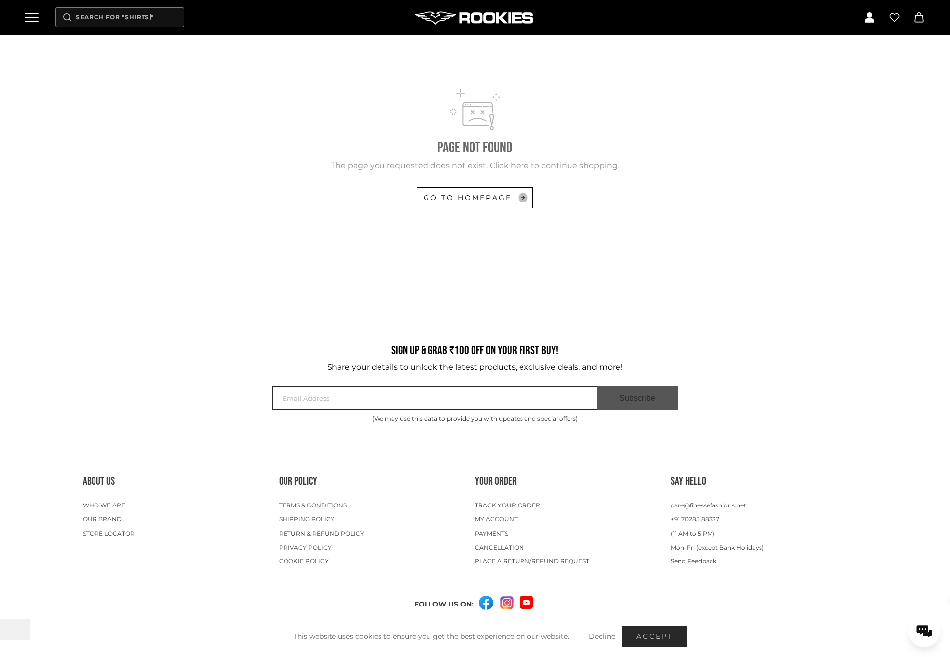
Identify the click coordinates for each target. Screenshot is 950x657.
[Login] (869, 17)
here (520, 165)
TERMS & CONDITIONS (313, 505)
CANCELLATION (499, 547)
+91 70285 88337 (695, 519)
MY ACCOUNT (496, 519)
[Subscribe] (637, 398)
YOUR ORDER (496, 481)
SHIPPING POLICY (306, 519)
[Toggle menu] (32, 17)
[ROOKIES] (475, 17)
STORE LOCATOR (109, 533)
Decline (602, 636)
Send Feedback (693, 561)
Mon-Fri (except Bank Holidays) (717, 547)
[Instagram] (506, 603)
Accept (654, 636)
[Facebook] (485, 603)
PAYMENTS (491, 533)
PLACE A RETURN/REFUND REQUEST (532, 561)
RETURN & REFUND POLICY (321, 533)
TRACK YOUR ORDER (507, 505)
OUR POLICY (298, 481)
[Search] (67, 17)
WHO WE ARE (104, 505)
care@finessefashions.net (708, 505)
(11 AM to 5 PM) (692, 533)
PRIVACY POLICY (305, 547)
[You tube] (526, 602)
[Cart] (918, 17)
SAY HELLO (688, 481)
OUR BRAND (102, 519)
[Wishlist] (894, 17)
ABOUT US (99, 481)
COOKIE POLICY (304, 561)
